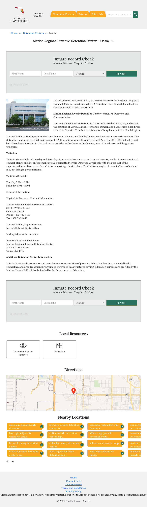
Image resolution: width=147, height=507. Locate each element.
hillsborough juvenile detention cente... (101, 435)
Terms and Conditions (73, 487)
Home (14, 33)
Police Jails (97, 14)
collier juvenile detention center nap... (63, 435)
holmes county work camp (104, 443)
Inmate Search (73, 484)
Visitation (59, 351)
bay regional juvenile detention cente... (20, 435)
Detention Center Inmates (23, 353)
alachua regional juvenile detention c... (22, 426)
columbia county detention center (64, 445)
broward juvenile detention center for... (64, 426)
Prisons (83, 14)
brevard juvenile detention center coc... (23, 453)
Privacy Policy (73, 491)
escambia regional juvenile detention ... (104, 426)
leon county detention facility (102, 453)
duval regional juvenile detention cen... (61, 453)
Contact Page (73, 481)
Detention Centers (63, 14)
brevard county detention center (23, 445)
